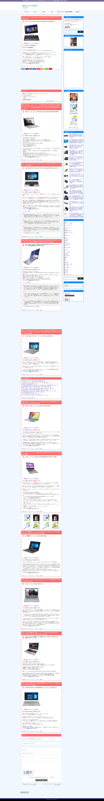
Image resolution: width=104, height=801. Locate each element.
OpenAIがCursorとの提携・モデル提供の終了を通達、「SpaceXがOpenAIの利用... (36, 386)
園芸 (66, 257)
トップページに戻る (25, 792)
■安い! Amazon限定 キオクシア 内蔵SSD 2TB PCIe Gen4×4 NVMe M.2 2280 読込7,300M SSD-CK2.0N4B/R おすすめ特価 (76, 136)
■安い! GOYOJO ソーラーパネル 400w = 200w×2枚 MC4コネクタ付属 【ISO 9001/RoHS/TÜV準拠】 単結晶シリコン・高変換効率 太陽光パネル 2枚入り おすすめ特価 (76, 152)
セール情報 (67, 267)
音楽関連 (66, 254)
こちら (72, 21)
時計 (66, 259)
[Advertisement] (41, 80)
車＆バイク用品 (67, 247)
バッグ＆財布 (67, 252)
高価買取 (66, 270)
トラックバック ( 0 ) (32, 738)
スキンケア (67, 245)
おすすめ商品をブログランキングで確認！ (32, 232)
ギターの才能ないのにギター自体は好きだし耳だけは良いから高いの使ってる (35, 395)
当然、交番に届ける (27, 95)
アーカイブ (66, 284)
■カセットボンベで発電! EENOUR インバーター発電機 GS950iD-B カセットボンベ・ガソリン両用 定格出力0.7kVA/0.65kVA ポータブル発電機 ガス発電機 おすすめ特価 (76, 164)
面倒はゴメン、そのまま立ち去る (29, 96)
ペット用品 (67, 265)
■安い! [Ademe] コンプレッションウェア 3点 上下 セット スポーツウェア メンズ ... (36, 387)
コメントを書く (40, 66)
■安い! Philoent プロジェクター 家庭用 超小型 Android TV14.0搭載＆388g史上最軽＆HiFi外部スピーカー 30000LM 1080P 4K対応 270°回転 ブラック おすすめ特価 (76, 209)
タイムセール (67, 269)
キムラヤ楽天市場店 (29, 47)
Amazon (30, 135)
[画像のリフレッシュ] (34, 771)
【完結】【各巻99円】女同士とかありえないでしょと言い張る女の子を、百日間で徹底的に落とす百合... (40, 385)
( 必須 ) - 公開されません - (28, 753)
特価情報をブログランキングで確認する (31, 43)
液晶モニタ (67, 228)
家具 (66, 242)
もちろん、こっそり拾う (28, 94)
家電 (66, 222)
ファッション (67, 250)
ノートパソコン (28, 14)
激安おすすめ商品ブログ (51, 100)
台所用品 (66, 240)
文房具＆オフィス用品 (68, 264)
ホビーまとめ (67, 235)
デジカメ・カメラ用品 (68, 223)
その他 (24, 97)
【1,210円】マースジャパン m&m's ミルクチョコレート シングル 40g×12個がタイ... (36, 382)
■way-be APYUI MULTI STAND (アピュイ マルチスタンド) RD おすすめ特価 (51, 784)
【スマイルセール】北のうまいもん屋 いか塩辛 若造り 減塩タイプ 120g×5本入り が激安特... (38, 388)
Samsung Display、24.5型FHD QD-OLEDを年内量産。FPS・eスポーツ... (35, 389)
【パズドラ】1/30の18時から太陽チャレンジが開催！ (31, 394)
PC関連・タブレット (68, 230)
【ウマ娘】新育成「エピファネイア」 (29, 393)
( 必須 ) (25, 749)
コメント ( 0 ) (51, 738)
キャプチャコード (30, 775)
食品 (66, 237)
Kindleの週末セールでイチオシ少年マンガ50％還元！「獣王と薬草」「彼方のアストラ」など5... (38, 390)
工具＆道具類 (67, 255)
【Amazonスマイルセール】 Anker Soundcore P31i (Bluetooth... (33, 380)
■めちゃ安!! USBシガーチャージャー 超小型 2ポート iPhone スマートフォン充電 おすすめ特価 (31, 784)
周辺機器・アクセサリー (69, 232)
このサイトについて (68, 274)
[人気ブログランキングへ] (67, 27)
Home (23, 14)
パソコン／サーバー (68, 225)
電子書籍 (66, 262)
